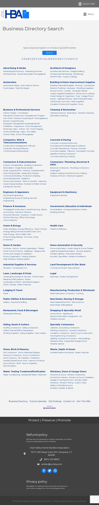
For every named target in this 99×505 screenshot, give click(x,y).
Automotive (9, 82)
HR (27, 129)
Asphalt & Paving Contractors (63, 154)
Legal (53, 273)
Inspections (19, 126)
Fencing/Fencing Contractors (63, 336)
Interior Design (9, 113)
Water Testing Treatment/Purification (24, 371)
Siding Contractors (30, 328)
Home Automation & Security (66, 245)
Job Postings (54, 401)
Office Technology (27, 217)
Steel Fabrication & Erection (62, 293)
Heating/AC (55, 170)
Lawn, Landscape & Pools (17, 273)
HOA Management (33, 126)
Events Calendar (38, 401)
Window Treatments (76, 375)
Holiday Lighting (57, 254)
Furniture (7, 248)
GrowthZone (81, 501)
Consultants (23, 113)
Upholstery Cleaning (59, 116)
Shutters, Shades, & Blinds (61, 388)
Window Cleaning (86, 113)
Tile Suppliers (23, 358)
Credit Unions (36, 215)
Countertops (89, 85)
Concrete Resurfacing (59, 148)
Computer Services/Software (15, 148)
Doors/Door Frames (59, 377)
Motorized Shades (73, 254)
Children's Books (57, 319)
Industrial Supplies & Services (19, 264)
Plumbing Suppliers (84, 88)
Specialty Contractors (62, 324)
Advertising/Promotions (13, 71)
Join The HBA (83, 401)
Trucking (79, 293)
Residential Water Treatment (33, 375)
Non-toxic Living (31, 237)
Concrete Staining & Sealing (62, 156)
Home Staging (36, 129)
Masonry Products (36, 361)
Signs (23, 132)
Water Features (24, 285)
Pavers (53, 99)
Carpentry (42, 181)
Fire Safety (31, 132)
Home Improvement (12, 181)
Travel (5, 293)
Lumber (67, 91)
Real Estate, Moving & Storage (67, 299)
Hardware (71, 88)
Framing (26, 170)
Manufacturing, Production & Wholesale (72, 290)
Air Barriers (8, 240)
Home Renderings (11, 132)
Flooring (78, 85)
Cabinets (54, 328)
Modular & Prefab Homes (35, 184)
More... (81, 104)
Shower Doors (56, 91)
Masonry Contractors (12, 355)
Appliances (68, 314)
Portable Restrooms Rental (62, 352)
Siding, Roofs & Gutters (16, 324)
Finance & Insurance (14, 206)
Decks (27, 279)
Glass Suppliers (77, 101)
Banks (44, 209)
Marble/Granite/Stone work (15, 361)
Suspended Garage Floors (75, 341)
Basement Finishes (30, 173)
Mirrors (16, 248)
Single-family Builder (24, 168)
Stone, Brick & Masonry (16, 349)
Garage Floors (87, 96)
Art (80, 316)
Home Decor (56, 314)
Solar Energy (8, 234)
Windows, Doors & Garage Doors (68, 371)
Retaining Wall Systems (13, 279)
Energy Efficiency (25, 229)
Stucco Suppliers (29, 363)
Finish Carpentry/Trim (12, 170)
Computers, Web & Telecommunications (15, 141)
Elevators (7, 268)
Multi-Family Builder (12, 173)
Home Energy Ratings (13, 237)
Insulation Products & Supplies (63, 104)
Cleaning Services (58, 113)
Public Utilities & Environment (19, 299)
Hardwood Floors (57, 176)
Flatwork (71, 151)
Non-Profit (8, 118)
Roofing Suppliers (11, 333)
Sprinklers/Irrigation (31, 282)
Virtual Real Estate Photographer (31, 74)
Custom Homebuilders (13, 165)
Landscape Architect (12, 282)
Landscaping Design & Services (17, 277)
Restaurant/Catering (12, 314)
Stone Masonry (10, 358)
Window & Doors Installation (81, 377)
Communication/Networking (15, 151)
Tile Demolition (9, 366)
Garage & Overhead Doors (61, 380)
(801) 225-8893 (51, 459)
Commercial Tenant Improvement (65, 268)
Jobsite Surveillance (77, 256)
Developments (37, 170)
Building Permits (57, 212)
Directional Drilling (19, 302)
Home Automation (58, 248)
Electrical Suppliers (75, 176)
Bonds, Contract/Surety (13, 121)
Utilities (6, 302)
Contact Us (69, 401)
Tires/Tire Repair (22, 88)
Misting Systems (29, 256)
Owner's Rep (9, 134)
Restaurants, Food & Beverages (20, 310)
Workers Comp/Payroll (23, 118)
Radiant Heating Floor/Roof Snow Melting (68, 173)
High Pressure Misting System (16, 259)
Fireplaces (34, 358)
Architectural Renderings (61, 74)
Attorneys (54, 277)
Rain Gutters (40, 333)
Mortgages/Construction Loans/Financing (21, 209)
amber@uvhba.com (51, 464)
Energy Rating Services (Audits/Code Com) (22, 231)
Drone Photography (24, 134)
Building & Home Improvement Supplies (72, 82)
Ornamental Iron (20, 268)
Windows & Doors (58, 375)
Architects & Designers (63, 68)
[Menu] (86, 4)
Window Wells (81, 380)
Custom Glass (80, 383)
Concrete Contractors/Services (63, 143)
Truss (78, 96)
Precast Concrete (78, 148)
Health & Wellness (58, 229)
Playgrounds (39, 251)
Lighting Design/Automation (62, 251)
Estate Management (69, 277)
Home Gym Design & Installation (17, 254)
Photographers (41, 118)
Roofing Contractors (12, 328)
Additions (25, 178)
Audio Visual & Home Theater (80, 248)
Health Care (56, 225)
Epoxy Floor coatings (85, 93)
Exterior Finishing (57, 88)
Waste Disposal (82, 352)
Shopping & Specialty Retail (65, 310)
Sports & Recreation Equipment (64, 316)
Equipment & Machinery (63, 192)
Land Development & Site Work (67, 264)
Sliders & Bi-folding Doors (61, 385)
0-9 (23, 59)
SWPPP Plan (55, 77)
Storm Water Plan (23, 234)
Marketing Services (33, 71)
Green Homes (40, 229)
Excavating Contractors (69, 328)
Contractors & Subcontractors (19, 162)
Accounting (8, 212)
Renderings (78, 74)
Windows (54, 383)
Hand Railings (84, 338)
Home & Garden (12, 245)
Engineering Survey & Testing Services (20, 198)
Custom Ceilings (70, 77)
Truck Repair (8, 88)
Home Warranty (10, 220)
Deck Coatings (9, 285)
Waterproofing (56, 341)
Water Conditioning (11, 375)
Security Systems (83, 251)
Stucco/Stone (9, 363)
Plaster (41, 248)
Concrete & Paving (60, 140)
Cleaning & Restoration (63, 109)
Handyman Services (12, 187)
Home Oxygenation (11, 256)
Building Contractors (33, 165)
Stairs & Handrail (29, 181)
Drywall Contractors (77, 330)
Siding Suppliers (27, 333)
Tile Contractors (10, 352)
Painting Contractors (59, 330)
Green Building (9, 229)
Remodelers (8, 168)
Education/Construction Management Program (24, 116)
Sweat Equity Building (13, 184)
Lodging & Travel (12, 290)
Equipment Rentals (58, 195)
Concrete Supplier (58, 151)
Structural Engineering (13, 195)
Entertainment (9, 74)
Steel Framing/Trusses (82, 99)
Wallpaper (28, 251)
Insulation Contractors (59, 333)
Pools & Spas (38, 277)
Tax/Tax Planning (10, 217)
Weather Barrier (57, 344)
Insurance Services (23, 212)
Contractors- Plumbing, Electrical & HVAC (69, 163)
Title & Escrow (78, 302)
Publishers (7, 126)
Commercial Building (12, 176)
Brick (18, 363)
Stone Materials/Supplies (29, 352)
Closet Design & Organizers (62, 96)
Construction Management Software (19, 146)
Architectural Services (59, 71)
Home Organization (28, 248)
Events (22, 129)
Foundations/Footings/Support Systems (67, 146)
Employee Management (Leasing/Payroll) (21, 123)
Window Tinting (66, 383)
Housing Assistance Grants (75, 209)
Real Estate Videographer (61, 305)
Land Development (11, 178)
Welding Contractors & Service (63, 338)
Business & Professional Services (21, 109)
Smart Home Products (13, 251)
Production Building (31, 176)
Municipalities (56, 209)
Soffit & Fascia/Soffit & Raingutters (18, 330)
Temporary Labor (10, 129)
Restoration (72, 113)
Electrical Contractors (59, 168)
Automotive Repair (11, 85)
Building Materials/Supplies (62, 85)
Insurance (24, 215)
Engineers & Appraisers (16, 192)
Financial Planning (11, 215)
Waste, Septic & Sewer (62, 349)
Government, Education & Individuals (71, 206)
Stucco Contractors (31, 355)
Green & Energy (12, 225)
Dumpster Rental (79, 91)
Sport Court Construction (82, 333)
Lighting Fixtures (64, 99)
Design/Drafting (77, 71)
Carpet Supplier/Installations (62, 93)
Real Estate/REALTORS (60, 302)
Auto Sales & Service (30, 85)
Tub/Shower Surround (60, 101)
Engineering (8, 201)
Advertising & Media (14, 68)
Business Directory (18, 401)
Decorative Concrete (85, 151)
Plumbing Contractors (79, 168)
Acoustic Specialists (58, 256)
